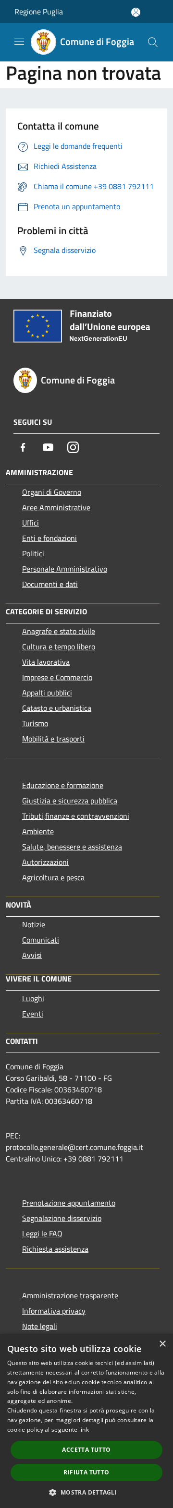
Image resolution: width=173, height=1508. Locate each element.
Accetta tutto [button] (86, 1450)
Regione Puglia (38, 11)
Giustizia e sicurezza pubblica (69, 800)
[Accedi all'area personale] (135, 12)
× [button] (162, 1344)
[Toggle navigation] (19, 41)
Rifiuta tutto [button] (86, 1472)
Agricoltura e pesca (53, 877)
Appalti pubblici (47, 692)
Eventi (32, 1013)
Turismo (35, 723)
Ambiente (38, 831)
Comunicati (40, 939)
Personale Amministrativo (64, 568)
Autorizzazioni (45, 862)
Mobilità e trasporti (53, 738)
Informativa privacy (54, 1311)
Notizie (33, 924)
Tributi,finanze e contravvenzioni (75, 816)
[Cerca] (153, 42)
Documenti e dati (50, 584)
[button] (86, 1492)
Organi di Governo (51, 492)
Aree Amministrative (56, 507)
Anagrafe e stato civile (58, 631)
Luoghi (33, 998)
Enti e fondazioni (49, 538)
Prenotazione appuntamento (68, 1203)
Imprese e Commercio (57, 677)
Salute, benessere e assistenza (72, 846)
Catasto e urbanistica (56, 708)
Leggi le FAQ (42, 1233)
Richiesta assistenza (55, 1249)
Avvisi (32, 955)
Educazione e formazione (62, 785)
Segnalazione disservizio (61, 1218)
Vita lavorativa (46, 662)
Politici (33, 553)
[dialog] (86, 1421)
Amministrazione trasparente (70, 1295)
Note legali (39, 1326)
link (84, 1429)
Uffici (30, 522)
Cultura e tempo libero (58, 646)
